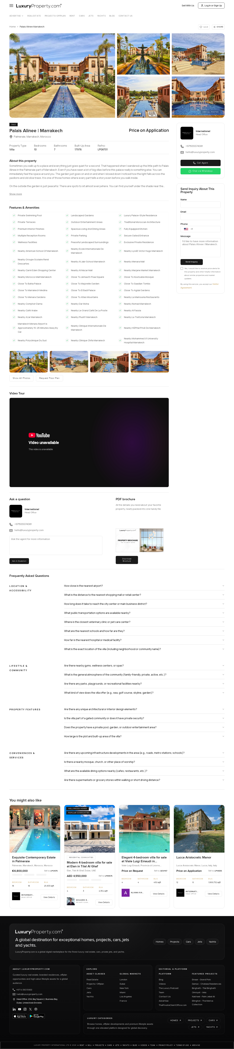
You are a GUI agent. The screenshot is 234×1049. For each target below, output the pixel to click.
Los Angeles (126, 996)
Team (161, 992)
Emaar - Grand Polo (201, 979)
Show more (15, 194)
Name (184, 199)
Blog (112, 16)
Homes (159, 941)
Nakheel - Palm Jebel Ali (203, 996)
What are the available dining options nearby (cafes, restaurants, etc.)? (105, 771)
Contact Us (125, 16)
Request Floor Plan (49, 378)
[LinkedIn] (14, 1009)
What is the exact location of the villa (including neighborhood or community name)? (112, 649)
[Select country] (186, 229)
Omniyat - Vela (199, 992)
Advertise (15, 16)
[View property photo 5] (198, 97)
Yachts (101, 16)
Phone (184, 223)
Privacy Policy (166, 1045)
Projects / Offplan (95, 983)
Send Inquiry (192, 262)
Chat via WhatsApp (202, 171)
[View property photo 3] (198, 54)
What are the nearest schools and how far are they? (94, 631)
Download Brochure (126, 560)
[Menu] (11, 5)
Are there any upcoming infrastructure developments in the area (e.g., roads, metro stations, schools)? (124, 753)
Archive (196, 1045)
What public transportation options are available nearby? (97, 613)
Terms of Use (182, 1045)
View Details (49, 897)
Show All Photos (21, 378)
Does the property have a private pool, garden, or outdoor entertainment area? (110, 727)
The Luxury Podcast (169, 988)
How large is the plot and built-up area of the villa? (92, 736)
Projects (174, 941)
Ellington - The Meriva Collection (202, 1002)
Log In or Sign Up (213, 5)
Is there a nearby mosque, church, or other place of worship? (99, 762)
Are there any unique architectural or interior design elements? (100, 709)
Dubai (122, 983)
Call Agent (202, 163)
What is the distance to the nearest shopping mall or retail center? (102, 595)
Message (186, 236)
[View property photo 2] (143, 54)
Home (12, 26)
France (123, 1000)
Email (183, 211)
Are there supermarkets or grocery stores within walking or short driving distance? (112, 780)
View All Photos (210, 112)
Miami (122, 992)
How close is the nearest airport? (83, 585)
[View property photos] (62, 75)
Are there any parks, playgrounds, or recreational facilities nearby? (103, 683)
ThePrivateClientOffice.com (173, 1005)
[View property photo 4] (143, 97)
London (123, 979)
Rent (72, 16)
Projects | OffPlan (55, 16)
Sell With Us (188, 5)
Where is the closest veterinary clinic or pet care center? (97, 622)
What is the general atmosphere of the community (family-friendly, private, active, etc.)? (115, 674)
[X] (30, 1009)
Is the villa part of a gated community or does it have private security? (104, 718)
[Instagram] (25, 1009)
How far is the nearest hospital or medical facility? (92, 640)
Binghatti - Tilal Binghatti (204, 988)
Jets (90, 16)
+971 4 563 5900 (24, 990)
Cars (82, 16)
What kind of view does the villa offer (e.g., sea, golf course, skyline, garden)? (108, 692)
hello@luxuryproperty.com (29, 994)
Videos (162, 983)
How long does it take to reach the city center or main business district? (105, 604)
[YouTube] (19, 1009)
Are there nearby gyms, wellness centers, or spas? (94, 665)
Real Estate (34, 16)
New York (124, 988)
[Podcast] (35, 1009)
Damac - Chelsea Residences (206, 983)
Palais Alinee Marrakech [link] (32, 26)
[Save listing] (56, 809)
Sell (90, 1045)
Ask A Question (19, 561)
